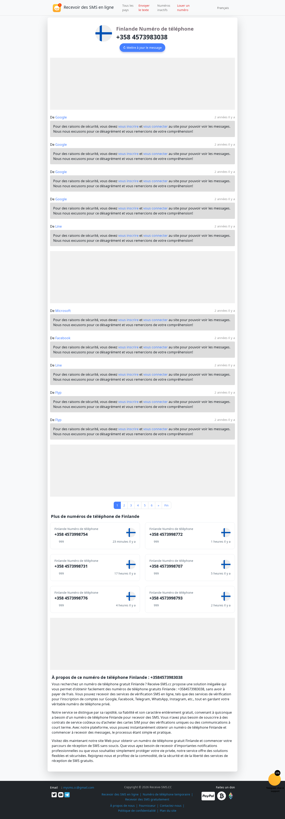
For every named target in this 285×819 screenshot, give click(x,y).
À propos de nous (122, 806)
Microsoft (63, 310)
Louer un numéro (183, 8)
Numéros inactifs (163, 8)
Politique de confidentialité (137, 811)
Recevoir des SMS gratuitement (147, 799)
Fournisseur (147, 806)
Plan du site (168, 811)
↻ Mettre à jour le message (142, 48)
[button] (221, 7)
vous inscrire (128, 126)
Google (61, 117)
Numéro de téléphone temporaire (166, 794)
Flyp (58, 392)
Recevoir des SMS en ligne (120, 794)
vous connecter (155, 126)
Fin (166, 505)
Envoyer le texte (144, 8)
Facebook (63, 338)
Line (58, 226)
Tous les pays (128, 8)
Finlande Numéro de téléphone (155, 28)
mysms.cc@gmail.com (78, 787)
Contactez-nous (171, 806)
